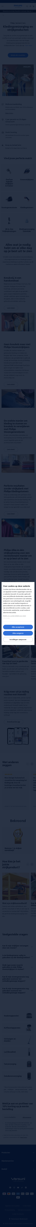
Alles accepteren (18, 627)
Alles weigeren (18, 633)
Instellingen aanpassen (18, 639)
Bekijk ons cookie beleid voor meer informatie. (14, 617)
